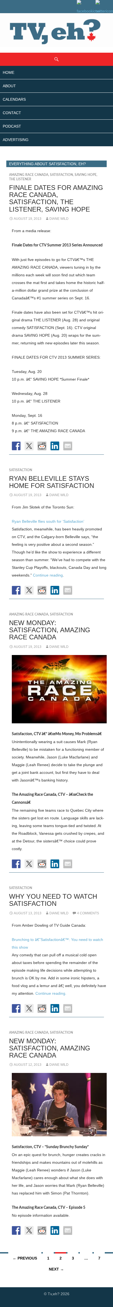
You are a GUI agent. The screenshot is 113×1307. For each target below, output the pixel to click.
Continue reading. (50, 993)
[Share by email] (67, 446)
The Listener (20, 179)
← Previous (25, 1258)
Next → (56, 1269)
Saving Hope (86, 174)
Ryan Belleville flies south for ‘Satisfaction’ (48, 521)
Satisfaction (61, 174)
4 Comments (88, 913)
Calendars (14, 99)
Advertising (16, 139)
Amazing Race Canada (28, 174)
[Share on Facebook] (16, 446)
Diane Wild (59, 219)
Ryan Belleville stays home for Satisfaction (51, 482)
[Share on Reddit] (42, 446)
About (9, 86)
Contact (12, 113)
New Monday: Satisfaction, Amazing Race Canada (49, 630)
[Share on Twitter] (29, 446)
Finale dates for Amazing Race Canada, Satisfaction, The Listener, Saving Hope (56, 198)
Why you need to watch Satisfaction (53, 900)
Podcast (12, 126)
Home (8, 72)
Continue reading (48, 575)
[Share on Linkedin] (54, 446)
